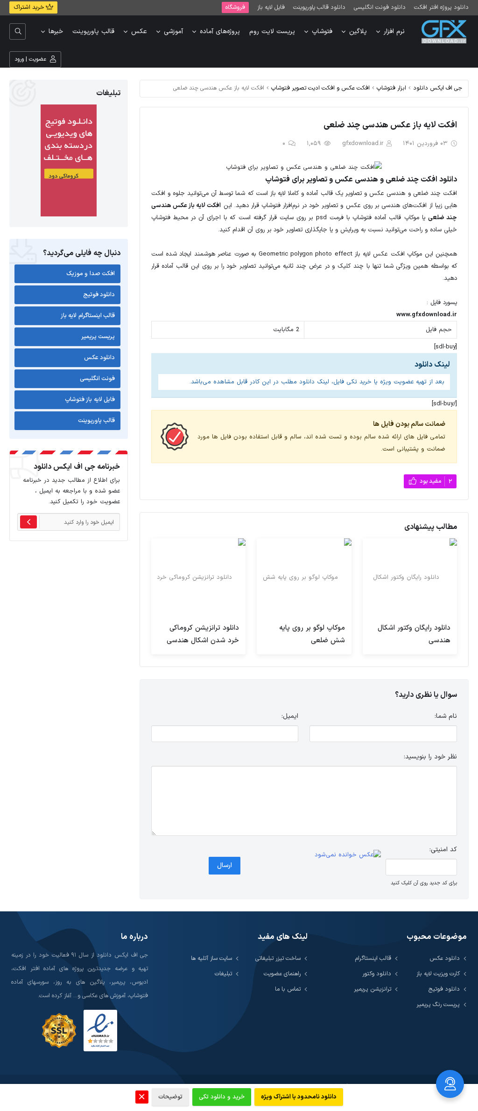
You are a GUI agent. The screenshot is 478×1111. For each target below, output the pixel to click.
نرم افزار (394, 31)
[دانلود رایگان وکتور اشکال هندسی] (410, 577)
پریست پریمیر (98, 336)
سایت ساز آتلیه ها (211, 958)
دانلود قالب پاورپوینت (319, 7)
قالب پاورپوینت (93, 31)
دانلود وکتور (376, 973)
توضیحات (170, 1097)
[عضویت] (28, 521)
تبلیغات (223, 973)
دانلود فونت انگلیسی (380, 7)
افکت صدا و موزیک (90, 273)
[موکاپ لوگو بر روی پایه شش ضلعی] (304, 577)
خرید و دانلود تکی (222, 1097)
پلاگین (358, 31)
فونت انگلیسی (97, 378)
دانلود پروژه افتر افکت (441, 7)
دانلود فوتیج (99, 294)
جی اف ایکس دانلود (437, 87)
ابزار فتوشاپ (391, 87)
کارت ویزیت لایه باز (438, 973)
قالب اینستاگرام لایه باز (88, 315)
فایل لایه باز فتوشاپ (90, 399)
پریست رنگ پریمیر (438, 1004)
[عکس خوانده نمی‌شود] (348, 855)
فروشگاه (235, 7)
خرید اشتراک (30, 7)
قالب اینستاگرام (373, 958)
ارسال (224, 865)
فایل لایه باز (271, 7)
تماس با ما (288, 989)
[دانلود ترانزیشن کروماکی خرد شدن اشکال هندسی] (198, 577)
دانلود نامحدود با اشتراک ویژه (299, 1097)
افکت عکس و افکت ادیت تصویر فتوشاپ (320, 87)
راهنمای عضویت (282, 973)
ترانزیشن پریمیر (372, 989)
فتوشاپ (322, 31)
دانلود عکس (99, 357)
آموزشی (173, 31)
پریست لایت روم (272, 31)
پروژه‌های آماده (220, 31)
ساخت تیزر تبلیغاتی (278, 958)
